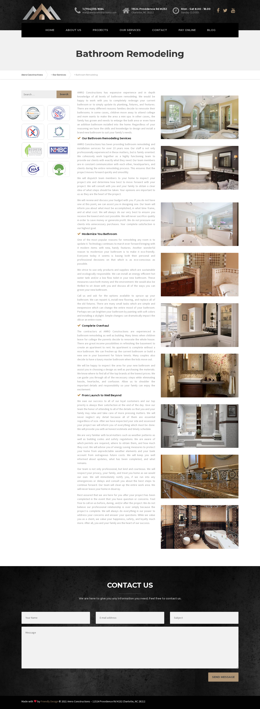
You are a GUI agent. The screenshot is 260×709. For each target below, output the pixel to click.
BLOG (211, 30)
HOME (49, 30)
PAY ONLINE (187, 30)
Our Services (59, 74)
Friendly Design (49, 701)
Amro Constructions (32, 74)
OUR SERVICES (130, 30)
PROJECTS (100, 30)
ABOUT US (73, 30)
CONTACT (159, 30)
